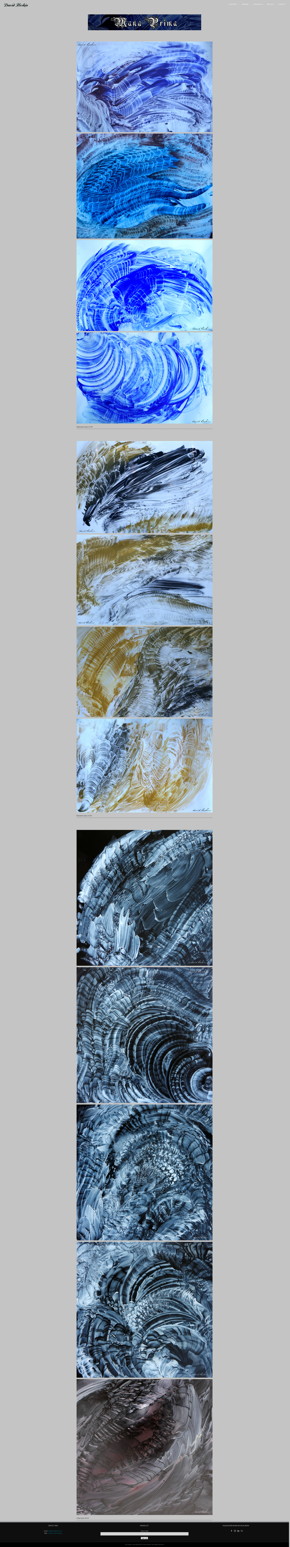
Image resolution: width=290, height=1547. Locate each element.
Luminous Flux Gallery (55, 1533)
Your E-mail (144, 1531)
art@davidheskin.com (55, 1531)
